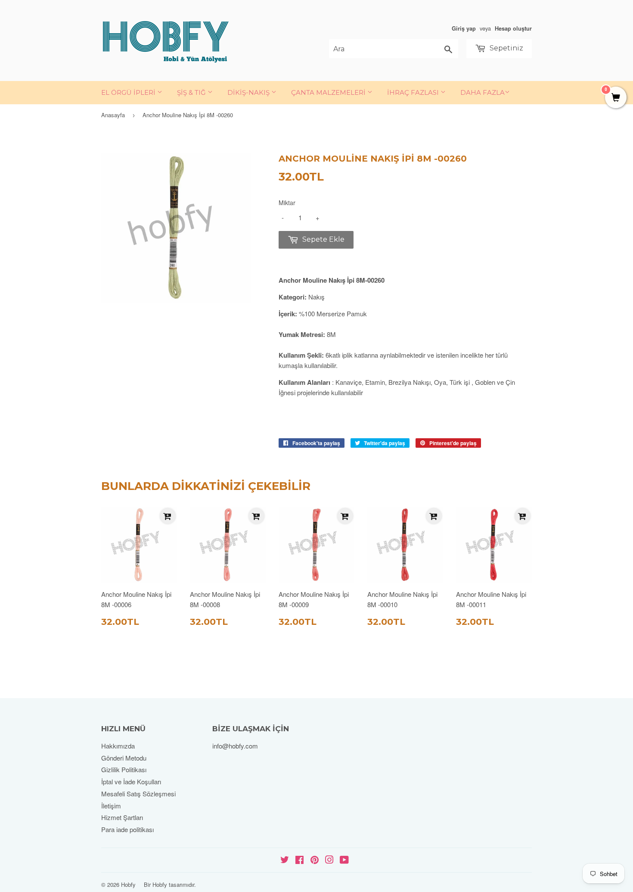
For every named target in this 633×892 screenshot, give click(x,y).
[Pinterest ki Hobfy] (314, 860)
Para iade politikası (127, 829)
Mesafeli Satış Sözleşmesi (138, 793)
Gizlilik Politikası (123, 769)
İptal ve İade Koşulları (131, 781)
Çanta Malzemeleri (329, 92)
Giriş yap (464, 28)
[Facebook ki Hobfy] (299, 860)
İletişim (111, 805)
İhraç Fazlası (414, 92)
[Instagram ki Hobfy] (329, 860)
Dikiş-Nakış (249, 92)
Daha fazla (482, 92)
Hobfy (128, 884)
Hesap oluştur (513, 28)
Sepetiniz (505, 48)
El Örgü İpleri (129, 92)
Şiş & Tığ (192, 92)
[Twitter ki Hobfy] (284, 860)
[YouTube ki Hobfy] (344, 860)
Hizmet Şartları (122, 817)
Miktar (287, 202)
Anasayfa (113, 115)
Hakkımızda (118, 745)
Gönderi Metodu (123, 757)
